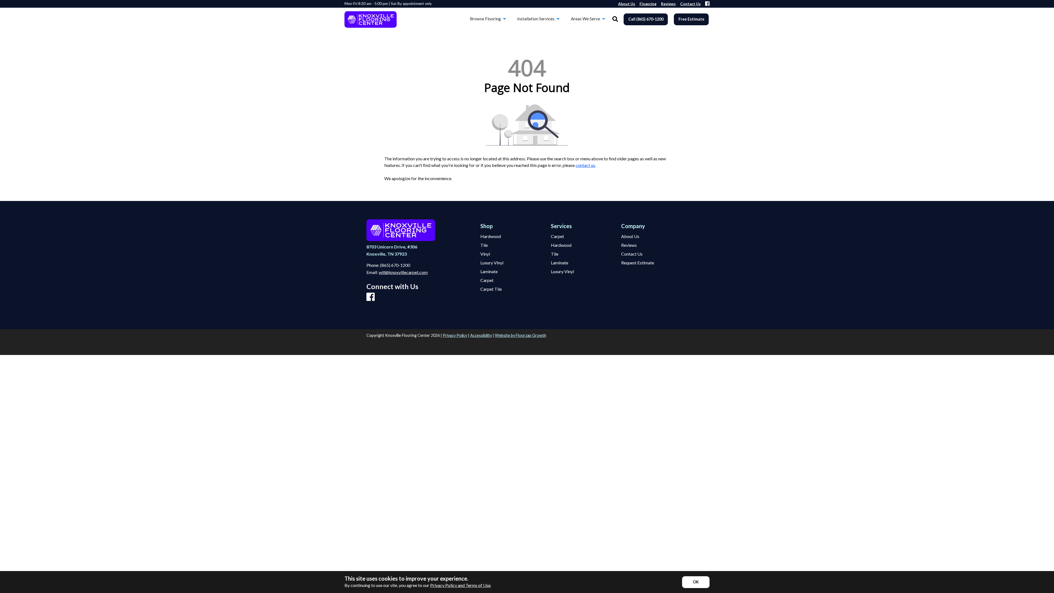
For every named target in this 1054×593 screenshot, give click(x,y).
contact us (585, 165)
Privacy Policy (455, 335)
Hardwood (490, 236)
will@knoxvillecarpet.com (403, 272)
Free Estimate (691, 19)
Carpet (487, 280)
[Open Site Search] (615, 19)
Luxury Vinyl (491, 263)
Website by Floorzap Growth (520, 335)
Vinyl (485, 254)
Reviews (629, 245)
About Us (630, 236)
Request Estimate (637, 263)
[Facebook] (707, 4)
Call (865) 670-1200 (645, 19)
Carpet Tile (491, 289)
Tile (484, 245)
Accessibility (481, 335)
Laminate (489, 271)
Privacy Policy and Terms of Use (460, 585)
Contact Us (632, 254)
